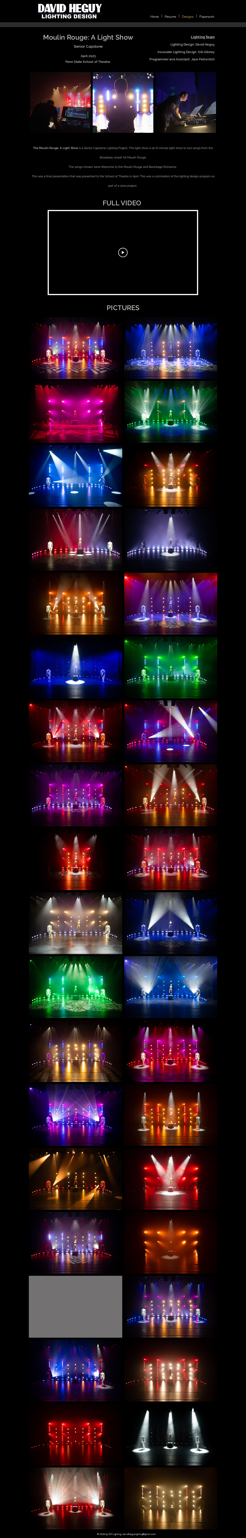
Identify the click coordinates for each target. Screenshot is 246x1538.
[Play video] (123, 252)
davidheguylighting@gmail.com (139, 1534)
